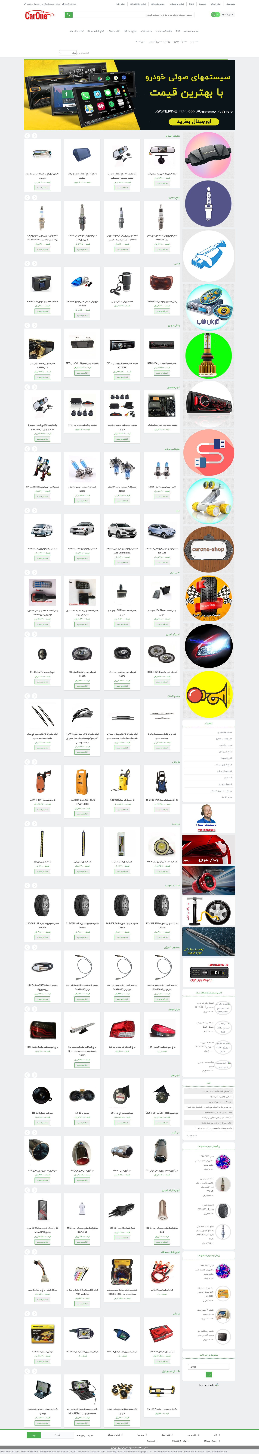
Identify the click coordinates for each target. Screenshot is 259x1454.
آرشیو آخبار (192, 1135)
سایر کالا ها (227, 797)
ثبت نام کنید (70, 4)
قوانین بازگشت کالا (138, 4)
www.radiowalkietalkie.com (91, 1451)
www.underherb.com (216, 1451)
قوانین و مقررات (177, 4)
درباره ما (202, 4)
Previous (27, 136)
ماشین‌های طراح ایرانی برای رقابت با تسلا (217, 1123)
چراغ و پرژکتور (225, 751)
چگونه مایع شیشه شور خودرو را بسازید (217, 1091)
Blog (191, 4)
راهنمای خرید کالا (158, 4)
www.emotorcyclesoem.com (168, 1451)
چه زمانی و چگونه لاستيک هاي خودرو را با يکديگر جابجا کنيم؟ (209, 1107)
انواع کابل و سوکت (223, 764)
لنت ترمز (228, 777)
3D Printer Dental (29, 1451)
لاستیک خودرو (225, 784)
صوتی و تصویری (225, 732)
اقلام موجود (192, 1435)
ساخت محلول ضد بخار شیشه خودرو (218, 1112)
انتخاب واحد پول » (83, 53)
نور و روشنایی (226, 745)
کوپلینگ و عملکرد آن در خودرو (220, 1102)
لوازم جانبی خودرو (224, 738)
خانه (215, 1435)
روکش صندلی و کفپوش (221, 790)
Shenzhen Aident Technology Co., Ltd (57, 1451)
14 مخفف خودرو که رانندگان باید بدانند (217, 1117)
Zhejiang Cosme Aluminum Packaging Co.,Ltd (129, 1451)
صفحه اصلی (230, 4)
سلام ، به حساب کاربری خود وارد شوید (43, 4)
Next (34, 136)
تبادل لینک (215, 4)
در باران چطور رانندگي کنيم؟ (221, 1096)
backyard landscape (194, 1451)
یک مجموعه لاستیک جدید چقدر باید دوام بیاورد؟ (213, 1128)
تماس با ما (120, 4)
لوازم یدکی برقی (224, 771)
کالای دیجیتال (226, 758)
